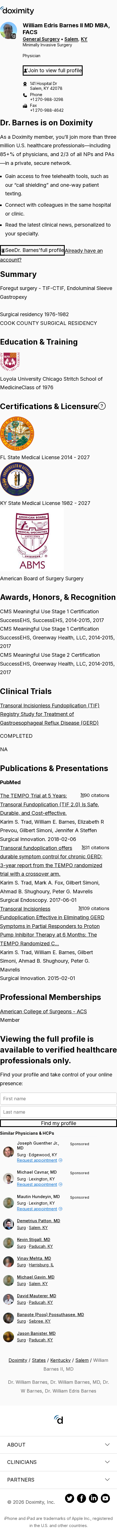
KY (84, 39)
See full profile (34, 250)
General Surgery (41, 39)
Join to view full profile (55, 70)
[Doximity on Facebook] (81, 1499)
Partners (20, 1480)
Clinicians (22, 1462)
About (16, 1445)
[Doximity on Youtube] (105, 1499)
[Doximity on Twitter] (69, 1499)
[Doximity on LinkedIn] (93, 1499)
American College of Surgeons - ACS (43, 1011)
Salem (71, 39)
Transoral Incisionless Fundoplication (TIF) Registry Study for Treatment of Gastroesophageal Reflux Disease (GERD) (50, 714)
